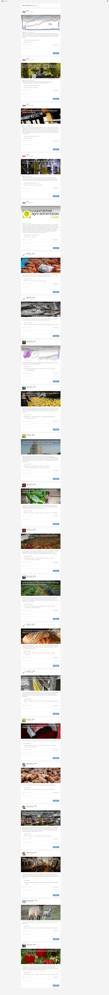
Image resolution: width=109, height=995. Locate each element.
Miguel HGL (28, 253)
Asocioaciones (28, 366)
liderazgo (49, 836)
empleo (48, 368)
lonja (45, 280)
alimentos (37, 558)
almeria (32, 974)
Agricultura (27, 972)
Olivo (38, 183)
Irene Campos (29, 386)
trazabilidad (37, 559)
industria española (39, 928)
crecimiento (27, 418)
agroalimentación (34, 466)
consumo (35, 324)
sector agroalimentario (30, 370)
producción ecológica (29, 559)
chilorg (33, 253)
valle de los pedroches (53, 882)
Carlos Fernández (30, 900)
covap (40, 882)
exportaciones (28, 789)
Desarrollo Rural (35, 235)
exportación (42, 745)
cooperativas (33, 236)
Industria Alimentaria (38, 836)
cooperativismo (42, 368)
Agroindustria (28, 651)
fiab (45, 701)
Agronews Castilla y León (29, 32)
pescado (52, 324)
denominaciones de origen (30, 745)
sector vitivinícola (28, 87)
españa (41, 558)
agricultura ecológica (29, 512)
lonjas (45, 324)
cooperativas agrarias (36, 416)
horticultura (47, 467)
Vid (39, 40)
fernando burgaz (46, 652)
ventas (57, 324)
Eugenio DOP (29, 341)
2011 (26, 836)
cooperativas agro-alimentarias (48, 416)
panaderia (27, 654)
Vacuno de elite (27, 223)
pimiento (48, 974)
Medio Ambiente (28, 510)
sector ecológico (54, 512)
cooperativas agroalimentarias (31, 368)
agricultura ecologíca (29, 558)
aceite (35, 185)
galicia (51, 558)
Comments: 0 (56, 45)
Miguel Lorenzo (29, 763)
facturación (27, 42)
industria (40, 789)
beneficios (37, 974)
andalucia (27, 280)
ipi (25, 702)
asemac (29, 652)
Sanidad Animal (55, 928)
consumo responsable (39, 606)
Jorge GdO (28, 434)
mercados (53, 745)
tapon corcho (45, 789)
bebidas (36, 701)
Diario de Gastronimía (28, 125)
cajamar (41, 466)
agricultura (27, 466)
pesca (48, 324)
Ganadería (27, 880)
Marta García (29, 484)
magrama (53, 652)
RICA (27, 10)
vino (32, 42)
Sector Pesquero (28, 278)
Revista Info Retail (27, 176)
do (38, 745)
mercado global (47, 928)
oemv (26, 746)
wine (53, 789)
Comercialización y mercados (31, 40)
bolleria (34, 652)
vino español (34, 746)
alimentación (31, 701)
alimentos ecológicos (39, 512)
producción (39, 185)
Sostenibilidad (28, 235)
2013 (26, 324)
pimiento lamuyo (54, 974)
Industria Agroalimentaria (30, 183)
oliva (26, 185)
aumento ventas (33, 280)
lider (45, 836)
